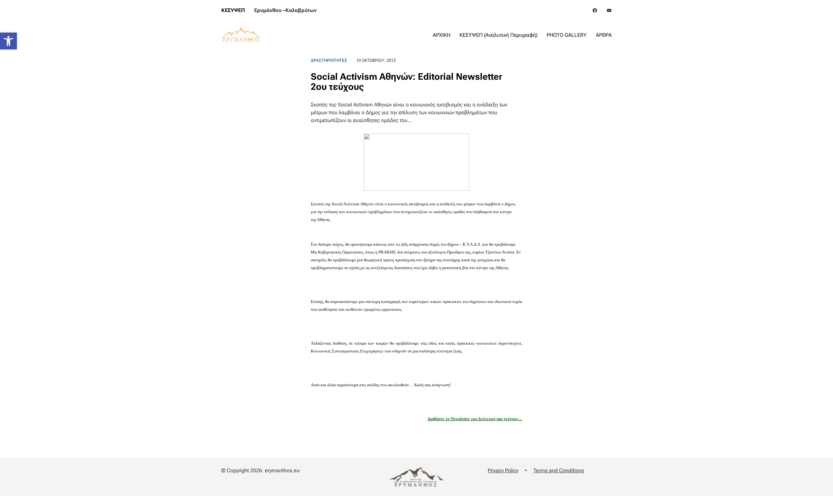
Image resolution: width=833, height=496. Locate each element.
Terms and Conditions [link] (558, 470)
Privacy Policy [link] (503, 470)
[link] (8, 41)
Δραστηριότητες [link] (329, 60)
